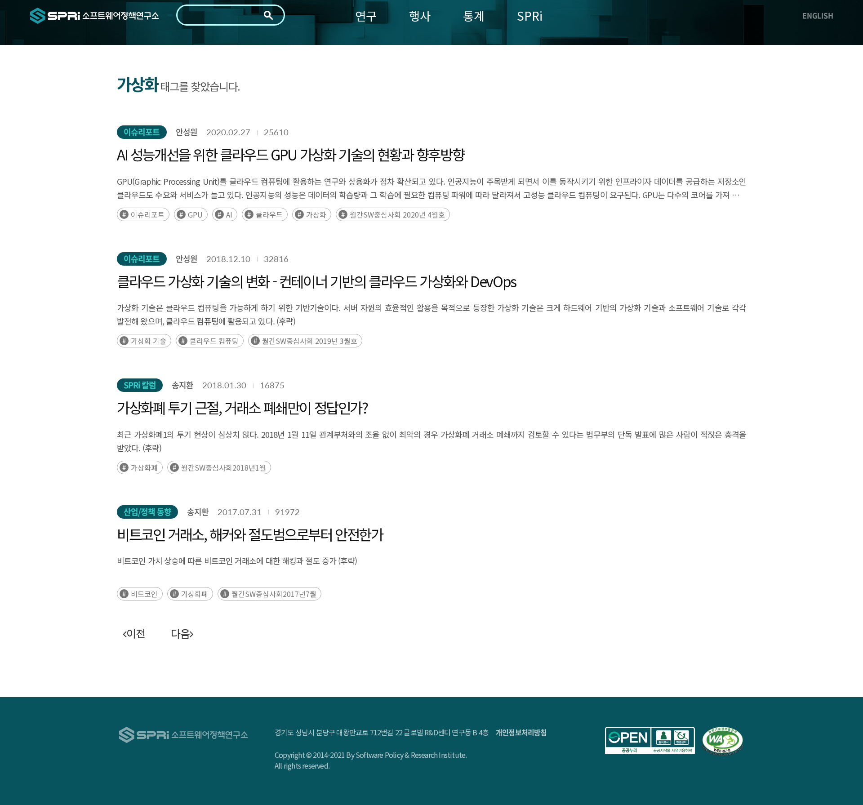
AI (229, 214)
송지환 (182, 385)
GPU (195, 214)
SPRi (530, 15)
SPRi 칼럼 (140, 385)
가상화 (316, 214)
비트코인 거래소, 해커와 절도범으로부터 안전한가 (250, 534)
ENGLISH (817, 15)
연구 (366, 15)
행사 (420, 15)
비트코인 (144, 593)
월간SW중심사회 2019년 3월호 (309, 340)
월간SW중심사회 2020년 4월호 (397, 214)
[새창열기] (650, 740)
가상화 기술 (148, 340)
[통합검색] (268, 15)
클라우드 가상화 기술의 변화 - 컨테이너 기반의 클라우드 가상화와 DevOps (316, 281)
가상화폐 (144, 467)
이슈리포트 (142, 132)
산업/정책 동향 (147, 512)
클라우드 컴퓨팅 (214, 340)
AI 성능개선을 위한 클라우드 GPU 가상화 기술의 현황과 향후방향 (290, 154)
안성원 (186, 132)
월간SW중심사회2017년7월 (273, 593)
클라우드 (269, 214)
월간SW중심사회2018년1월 (223, 467)
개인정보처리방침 (521, 732)
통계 (474, 15)
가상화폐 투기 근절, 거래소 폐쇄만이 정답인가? (242, 407)
